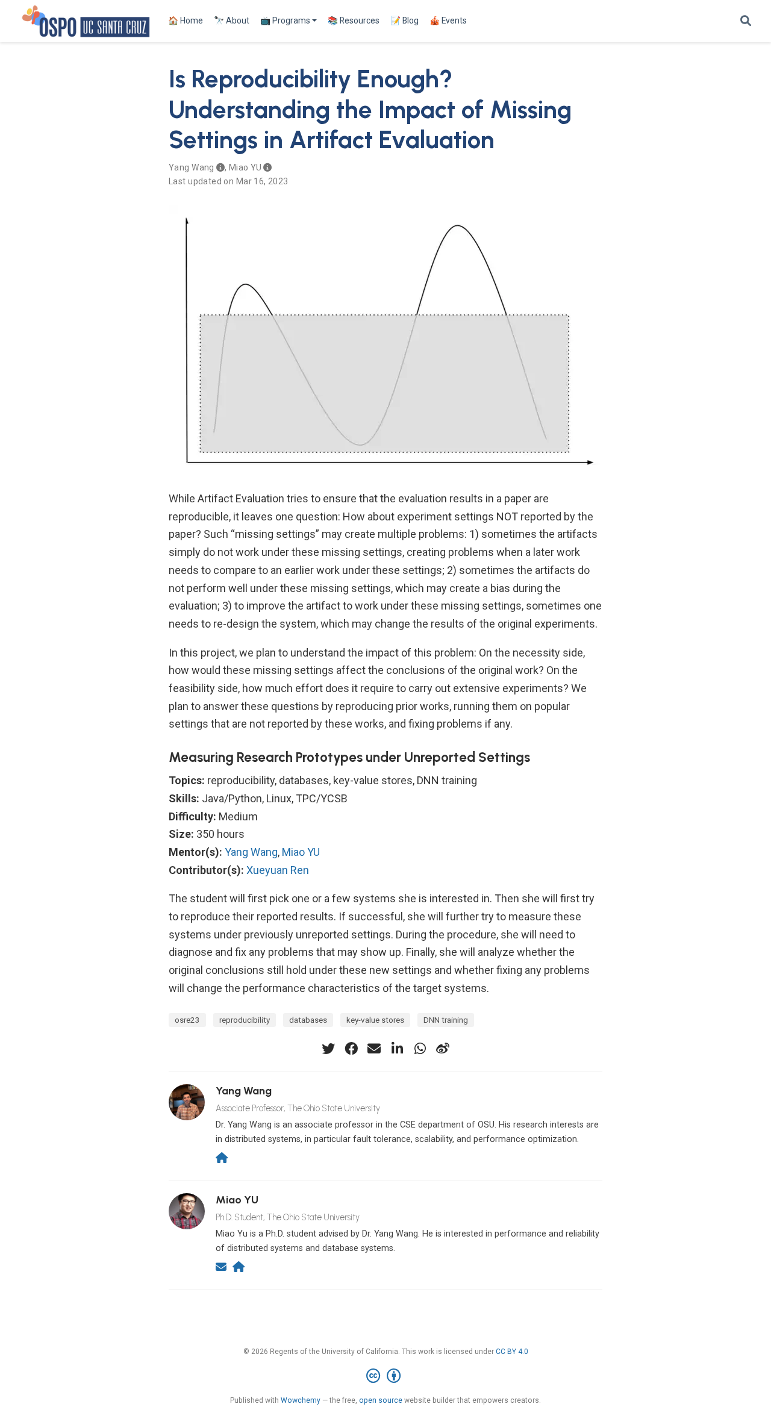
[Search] (745, 21)
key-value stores (375, 1020)
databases (308, 1020)
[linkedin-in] (397, 1049)
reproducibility (244, 1020)
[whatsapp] (420, 1049)
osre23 (187, 1020)
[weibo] (443, 1049)
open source (380, 1400)
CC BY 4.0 (512, 1351)
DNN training (445, 1020)
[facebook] (351, 1049)
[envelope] (374, 1049)
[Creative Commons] (385, 1376)
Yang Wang (191, 167)
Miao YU (245, 167)
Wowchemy (300, 1400)
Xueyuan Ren (277, 870)
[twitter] (328, 1049)
